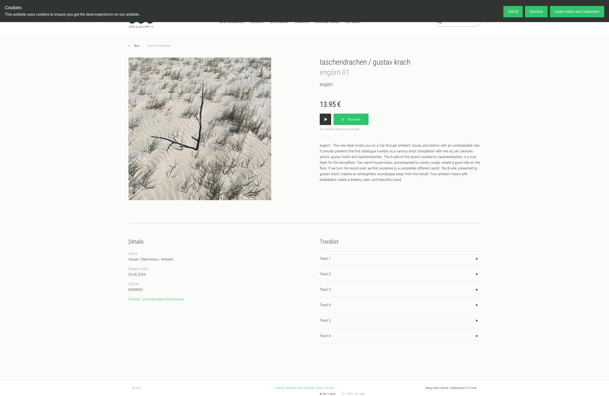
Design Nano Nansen (437, 388)
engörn (326, 84)
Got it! (513, 12)
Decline (536, 12)
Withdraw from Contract (299, 388)
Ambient (167, 259)
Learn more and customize (577, 12)
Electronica (149, 259)
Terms (319, 388)
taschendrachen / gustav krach (365, 62)
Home (151, 45)
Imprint (279, 388)
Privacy (330, 388)
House (158, 45)
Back (136, 45)
